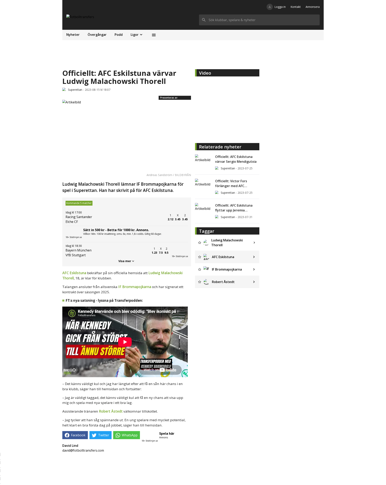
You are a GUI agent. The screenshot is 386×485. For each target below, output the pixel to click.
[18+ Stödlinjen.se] (180, 251)
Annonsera (313, 7)
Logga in (280, 7)
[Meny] (153, 35)
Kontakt (296, 7)
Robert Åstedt (111, 411)
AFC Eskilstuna (74, 273)
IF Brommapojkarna (134, 286)
